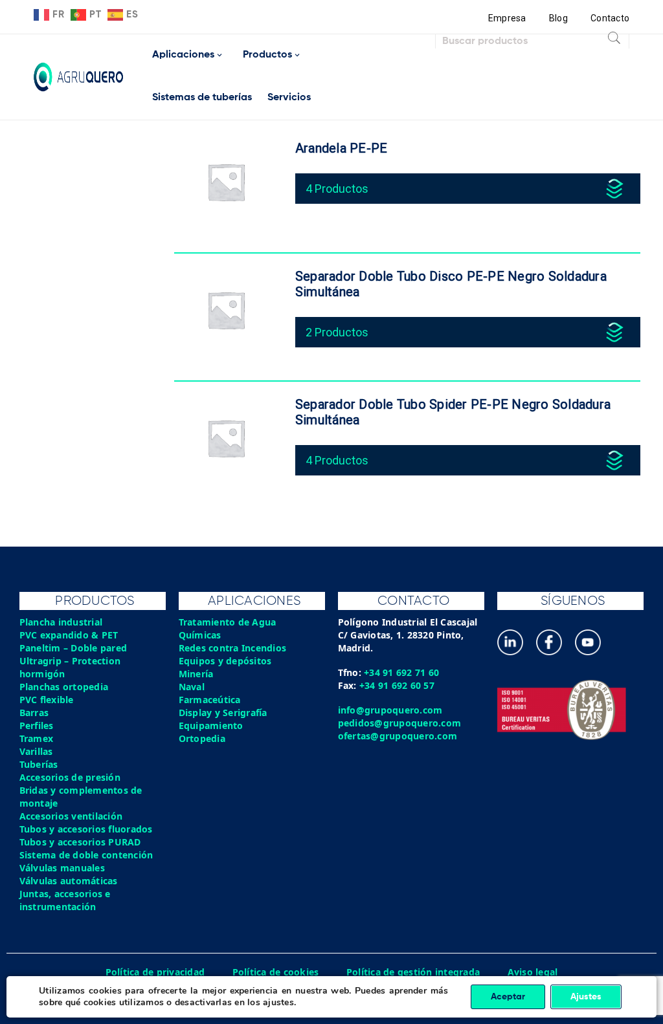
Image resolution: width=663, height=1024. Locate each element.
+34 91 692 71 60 (401, 672)
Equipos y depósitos (225, 661)
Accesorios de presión (69, 777)
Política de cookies (275, 972)
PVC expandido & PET (68, 635)
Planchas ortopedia (64, 687)
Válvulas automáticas (68, 881)
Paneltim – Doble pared (73, 648)
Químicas (200, 635)
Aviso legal (533, 972)
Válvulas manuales (62, 868)
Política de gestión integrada (413, 972)
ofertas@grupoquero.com (398, 736)
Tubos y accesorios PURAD (80, 842)
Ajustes (585, 996)
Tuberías (38, 764)
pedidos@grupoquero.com (400, 723)
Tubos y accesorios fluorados (86, 829)
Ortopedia (202, 738)
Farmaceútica (210, 699)
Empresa (507, 18)
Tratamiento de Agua (227, 622)
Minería (196, 674)
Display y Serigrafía (223, 712)
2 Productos (337, 332)
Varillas (36, 751)
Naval (192, 687)
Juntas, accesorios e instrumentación (65, 900)
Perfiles (36, 725)
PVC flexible (46, 699)
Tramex (36, 738)
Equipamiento (211, 725)
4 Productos (337, 188)
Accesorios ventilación (71, 816)
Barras (34, 712)
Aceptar (508, 996)
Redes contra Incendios (233, 648)
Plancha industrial (61, 622)
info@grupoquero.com (390, 710)
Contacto (609, 18)
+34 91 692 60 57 (396, 685)
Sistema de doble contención (86, 855)
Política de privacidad (155, 972)
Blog (558, 18)
